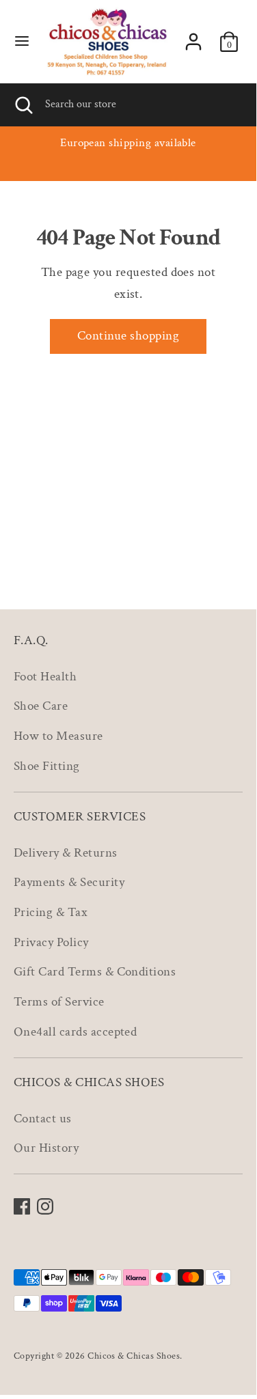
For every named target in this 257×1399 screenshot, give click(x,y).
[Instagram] (45, 1206)
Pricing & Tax (50, 912)
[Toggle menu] (22, 42)
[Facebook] (22, 1206)
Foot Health (45, 676)
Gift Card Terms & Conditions (95, 971)
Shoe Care (41, 706)
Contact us (43, 1118)
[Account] (193, 38)
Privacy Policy (51, 942)
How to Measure (58, 736)
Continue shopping (128, 335)
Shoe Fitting (47, 766)
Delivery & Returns (66, 852)
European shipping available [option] (128, 142)
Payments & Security (69, 882)
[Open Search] (22, 104)
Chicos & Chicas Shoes (133, 1355)
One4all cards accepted (75, 1031)
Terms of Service (59, 1001)
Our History (46, 1147)
